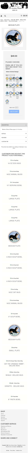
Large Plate (14, 198)
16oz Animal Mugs (14, 174)
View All (2, 420)
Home (1, 19)
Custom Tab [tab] (5, 141)
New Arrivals (4, 418)
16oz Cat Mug (14, 292)
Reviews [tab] (4, 137)
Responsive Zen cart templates (11, 446)
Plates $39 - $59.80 (15, 19)
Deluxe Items (7, 19)
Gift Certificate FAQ (5, 431)
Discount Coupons (5, 433)
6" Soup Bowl (14, 316)
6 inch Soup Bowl (14, 257)
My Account (3, 429)
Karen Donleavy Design (13, 445)
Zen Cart (23, 445)
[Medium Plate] (13, 37)
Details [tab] (4, 133)
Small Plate (14, 350)
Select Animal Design (12, 72)
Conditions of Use (19, 450)
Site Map (7, 450)
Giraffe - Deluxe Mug (14, 386)
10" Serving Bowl (14, 185)
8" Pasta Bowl (14, 399)
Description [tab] (5, 125)
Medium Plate (14, 246)
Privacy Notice (12, 450)
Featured (3, 415)
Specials (3, 417)
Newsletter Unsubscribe (6, 434)
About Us (3, 428)
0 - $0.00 (24, 15)
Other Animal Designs (13, 21)
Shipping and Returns (6, 426)
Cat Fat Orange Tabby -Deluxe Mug (14, 365)
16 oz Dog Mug (14, 163)
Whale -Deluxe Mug (14, 375)
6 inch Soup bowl (14, 268)
